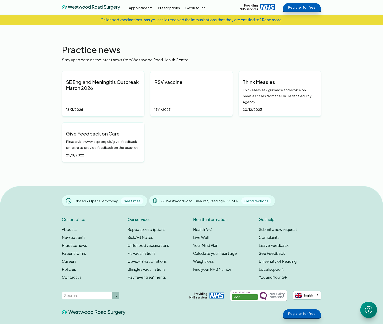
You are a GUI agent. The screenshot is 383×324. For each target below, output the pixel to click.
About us (69, 229)
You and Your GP (273, 277)
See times (132, 201)
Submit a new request (278, 229)
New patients (74, 237)
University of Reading (278, 261)
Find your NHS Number (213, 269)
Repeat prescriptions (146, 229)
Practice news (74, 245)
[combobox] (307, 295)
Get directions (256, 201)
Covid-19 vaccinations (147, 261)
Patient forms (74, 253)
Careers (69, 261)
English (308, 295)
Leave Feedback (274, 245)
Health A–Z (202, 229)
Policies (69, 269)
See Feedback (272, 253)
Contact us (72, 277)
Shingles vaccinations (146, 269)
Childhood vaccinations (148, 245)
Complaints (269, 237)
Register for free (302, 7)
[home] (91, 7)
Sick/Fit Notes (140, 237)
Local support (271, 269)
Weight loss (203, 261)
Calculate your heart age (215, 253)
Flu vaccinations (141, 253)
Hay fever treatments (146, 277)
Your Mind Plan (205, 245)
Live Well (201, 237)
